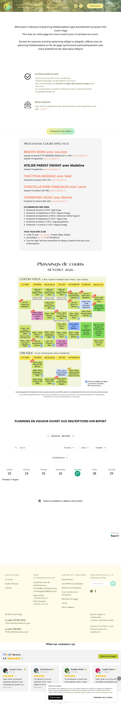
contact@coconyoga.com (45, 92)
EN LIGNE (42, 237)
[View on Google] (5, 670)
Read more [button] (7, 687)
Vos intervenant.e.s (38, 5)
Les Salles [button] (20, 5)
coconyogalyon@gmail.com (45, 591)
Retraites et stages (26, 7)
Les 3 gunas (45, 234)
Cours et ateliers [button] (57, 5)
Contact (65, 7)
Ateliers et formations (71, 587)
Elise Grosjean (39, 601)
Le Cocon (9, 579)
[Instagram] (76, 6)
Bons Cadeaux (52, 7)
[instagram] (91, 591)
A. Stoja (110, 626)
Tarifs (39, 7)
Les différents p (69, 583)
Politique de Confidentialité (73, 692)
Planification (67, 579)
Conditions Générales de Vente (103, 692)
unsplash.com (95, 632)
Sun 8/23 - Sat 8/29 (60, 436)
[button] (2, 678)
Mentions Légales (86, 692)
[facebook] (81, 6)
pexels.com (102, 629)
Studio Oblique (11, 583)
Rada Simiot (38, 595)
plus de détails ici (80, 155)
